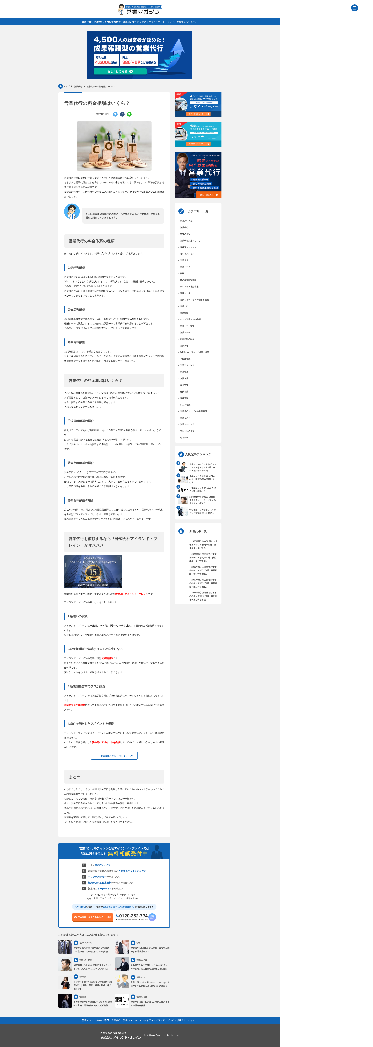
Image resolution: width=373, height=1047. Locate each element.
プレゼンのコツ (187, 431)
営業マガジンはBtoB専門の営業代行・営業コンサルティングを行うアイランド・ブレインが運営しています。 (140, 22)
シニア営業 (185, 405)
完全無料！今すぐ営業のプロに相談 (94, 917)
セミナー (184, 437)
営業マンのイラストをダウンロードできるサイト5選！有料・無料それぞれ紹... (202, 467)
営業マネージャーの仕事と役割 (194, 299)
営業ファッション (188, 247)
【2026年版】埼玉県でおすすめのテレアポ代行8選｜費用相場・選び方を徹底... (203, 583)
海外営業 (184, 385)
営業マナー (185, 332)
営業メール (185, 293)
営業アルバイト (187, 365)
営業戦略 (184, 313)
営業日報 (184, 345)
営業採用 (184, 372)
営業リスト (185, 418)
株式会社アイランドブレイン (114, 756)
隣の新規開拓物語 (188, 280)
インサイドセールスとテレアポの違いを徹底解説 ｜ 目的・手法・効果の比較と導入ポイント (93, 985)
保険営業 (184, 391)
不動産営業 (185, 359)
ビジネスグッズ (187, 254)
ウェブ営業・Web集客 (190, 319)
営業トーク (185, 267)
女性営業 (184, 378)
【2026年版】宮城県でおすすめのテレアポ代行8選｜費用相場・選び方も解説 (203, 596)
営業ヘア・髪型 (187, 326)
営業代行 (184, 227)
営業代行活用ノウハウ (190, 240)
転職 (182, 273)
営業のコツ (185, 234)
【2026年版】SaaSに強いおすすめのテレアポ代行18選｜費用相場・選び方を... (203, 544)
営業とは (184, 306)
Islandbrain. (175, 1035)
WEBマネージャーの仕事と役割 (194, 352)
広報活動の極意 (187, 339)
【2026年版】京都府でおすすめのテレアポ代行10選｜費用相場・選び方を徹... (203, 557)
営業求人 (184, 260)
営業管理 (184, 398)
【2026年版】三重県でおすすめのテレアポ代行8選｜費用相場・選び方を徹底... (203, 570)
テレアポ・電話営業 (189, 286)
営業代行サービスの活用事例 (193, 411)
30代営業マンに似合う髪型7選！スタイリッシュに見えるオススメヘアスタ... (202, 500)
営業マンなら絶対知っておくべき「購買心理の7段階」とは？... (202, 479)
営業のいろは (186, 221)
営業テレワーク (187, 424)
